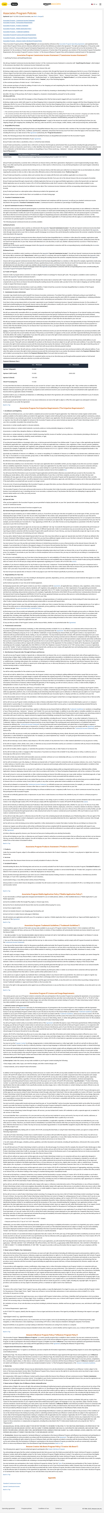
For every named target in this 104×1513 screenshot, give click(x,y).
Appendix (15, 202)
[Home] (52, 4)
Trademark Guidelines (76, 709)
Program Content (20, 1043)
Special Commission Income (11, 1486)
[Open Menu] (99, 4)
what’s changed (38, 16)
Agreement (33, 132)
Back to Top (6, 405)
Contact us (58, 1508)
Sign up (14, 4)
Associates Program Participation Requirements (17, 268)
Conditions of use (43, 1508)
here (65, 470)
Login (4, 4)
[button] (94, 4)
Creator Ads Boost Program (56, 1449)
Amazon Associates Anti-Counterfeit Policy (28, 608)
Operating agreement (8, 1508)
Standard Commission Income (12, 1483)
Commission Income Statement (29, 724)
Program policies (27, 1508)
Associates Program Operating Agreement (71, 44)
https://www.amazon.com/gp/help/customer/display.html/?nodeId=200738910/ (42, 157)
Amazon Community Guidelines (85, 1363)
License (74, 561)
